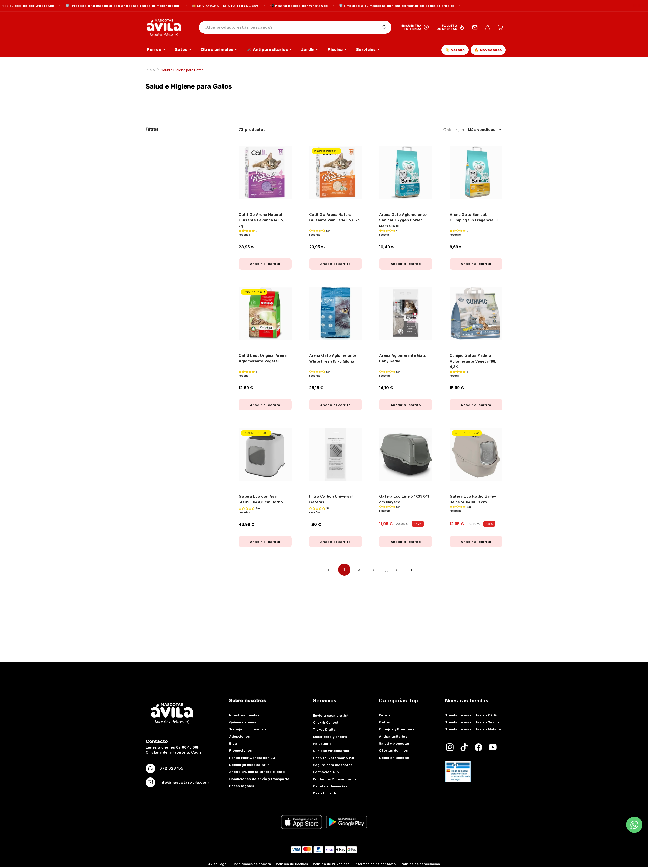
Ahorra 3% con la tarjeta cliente (257, 772)
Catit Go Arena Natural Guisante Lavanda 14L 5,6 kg (263, 220)
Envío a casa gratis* (330, 715)
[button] (500, 27)
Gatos (384, 722)
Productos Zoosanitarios (335, 779)
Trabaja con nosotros (247, 729)
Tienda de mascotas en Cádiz (471, 715)
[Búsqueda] (384, 27)
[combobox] (295, 27)
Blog (233, 743)
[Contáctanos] (474, 27)
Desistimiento (325, 793)
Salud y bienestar (394, 743)
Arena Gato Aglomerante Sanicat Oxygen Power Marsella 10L (403, 220)
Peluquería (322, 744)
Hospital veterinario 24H (334, 758)
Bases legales (241, 786)
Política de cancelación (420, 864)
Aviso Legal (217, 864)
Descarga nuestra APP (249, 765)
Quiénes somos (242, 722)
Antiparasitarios (393, 736)
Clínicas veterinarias (331, 751)
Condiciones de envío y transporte (259, 779)
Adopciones (239, 736)
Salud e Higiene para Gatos (189, 86)
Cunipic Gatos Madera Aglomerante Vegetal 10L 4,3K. (473, 361)
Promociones (240, 750)
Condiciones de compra (251, 864)
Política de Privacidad (331, 864)
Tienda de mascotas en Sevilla (472, 722)
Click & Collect (325, 722)
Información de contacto (375, 864)
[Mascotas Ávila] (167, 27)
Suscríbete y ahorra (330, 737)
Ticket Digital (325, 729)
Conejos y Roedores (396, 729)
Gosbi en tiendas (394, 757)
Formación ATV (326, 772)
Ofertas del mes (393, 750)
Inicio (150, 70)
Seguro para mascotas (333, 765)
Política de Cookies (292, 864)
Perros (384, 715)
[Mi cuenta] (487, 27)
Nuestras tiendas (244, 715)
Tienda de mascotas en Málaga (473, 729)
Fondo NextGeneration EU (252, 757)
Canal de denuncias (330, 786)
